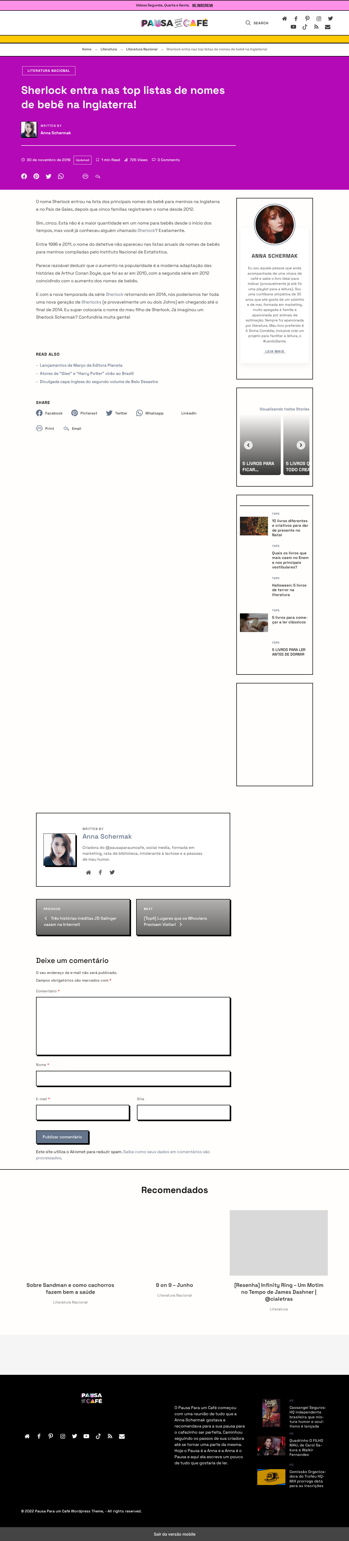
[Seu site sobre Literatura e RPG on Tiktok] (305, 26)
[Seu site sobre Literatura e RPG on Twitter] (330, 18)
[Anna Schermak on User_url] (88, 872)
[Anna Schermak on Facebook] (100, 872)
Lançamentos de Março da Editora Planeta (81, 365)
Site (140, 1099)
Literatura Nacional (141, 49)
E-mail (43, 1099)
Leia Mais (274, 352)
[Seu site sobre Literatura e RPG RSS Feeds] (316, 26)
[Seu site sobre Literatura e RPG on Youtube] (293, 26)
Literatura (109, 49)
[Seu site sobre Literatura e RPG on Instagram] (319, 18)
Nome (42, 1064)
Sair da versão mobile (174, 1534)
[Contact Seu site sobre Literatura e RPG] (326, 26)
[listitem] (260, 444)
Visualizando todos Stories (284, 409)
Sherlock (146, 230)
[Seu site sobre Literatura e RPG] (174, 23)
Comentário (48, 991)
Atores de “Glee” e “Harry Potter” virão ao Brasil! (87, 373)
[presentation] (248, 445)
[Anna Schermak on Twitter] (112, 872)
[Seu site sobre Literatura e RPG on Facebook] (296, 18)
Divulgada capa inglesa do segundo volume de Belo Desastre (99, 381)
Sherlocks (91, 302)
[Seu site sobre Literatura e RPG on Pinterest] (307, 18)
